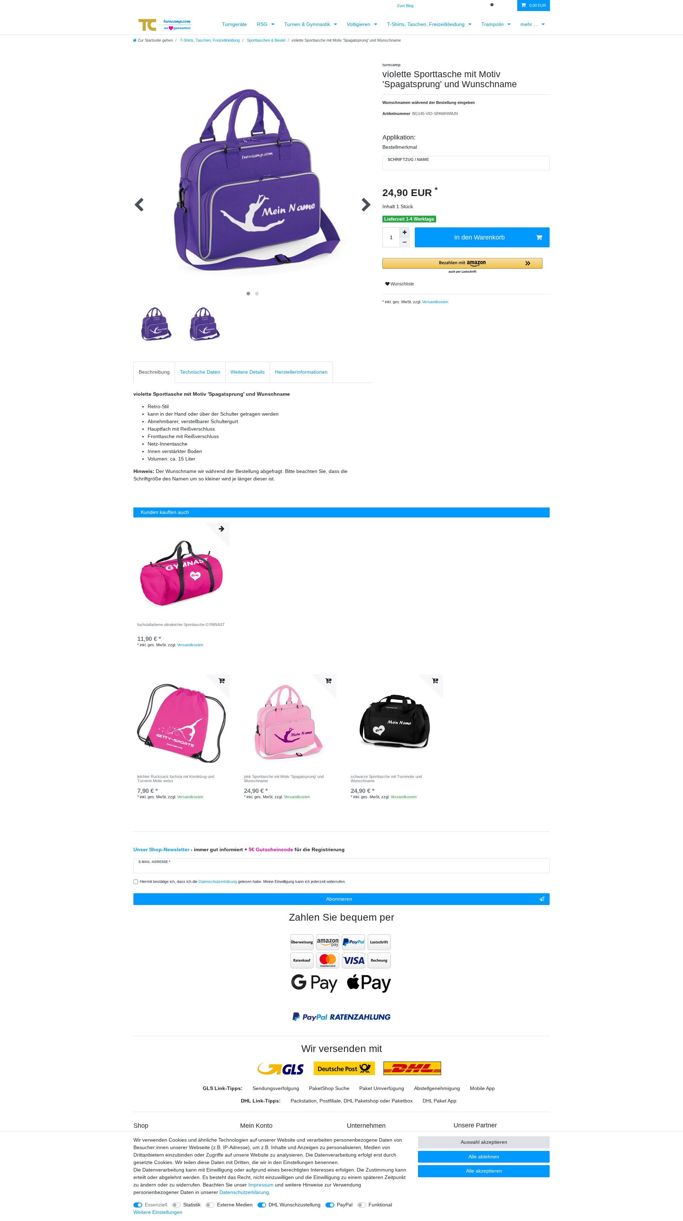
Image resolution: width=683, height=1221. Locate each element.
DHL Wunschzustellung (295, 1204)
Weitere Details (248, 372)
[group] (288, 722)
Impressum (261, 1185)
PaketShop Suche (329, 1088)
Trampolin (493, 24)
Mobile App (482, 1088)
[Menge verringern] (404, 242)
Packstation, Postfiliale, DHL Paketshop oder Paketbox (352, 1101)
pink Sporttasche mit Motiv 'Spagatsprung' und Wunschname (284, 778)
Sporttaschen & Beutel (265, 40)
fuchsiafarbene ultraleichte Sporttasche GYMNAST (181, 624)
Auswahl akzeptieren (484, 1142)
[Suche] (493, 5)
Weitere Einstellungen (157, 1212)
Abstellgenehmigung (437, 1088)
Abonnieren (339, 899)
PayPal (345, 1204)
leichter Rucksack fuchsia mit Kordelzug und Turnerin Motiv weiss (175, 778)
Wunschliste (402, 283)
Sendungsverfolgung (276, 1088)
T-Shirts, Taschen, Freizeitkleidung (426, 24)
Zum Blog (405, 6)
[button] (462, 266)
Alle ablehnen (483, 1156)
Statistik (192, 1204)
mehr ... (529, 24)
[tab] (154, 372)
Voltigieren (359, 24)
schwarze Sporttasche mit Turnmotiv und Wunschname (386, 778)
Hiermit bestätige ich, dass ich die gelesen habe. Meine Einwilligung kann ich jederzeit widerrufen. (243, 881)
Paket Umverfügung (381, 1088)
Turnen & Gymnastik (308, 24)
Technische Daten (200, 372)
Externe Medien (235, 1204)
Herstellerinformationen (301, 372)
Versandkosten (434, 302)
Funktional (380, 1204)
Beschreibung (154, 372)
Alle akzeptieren (484, 1171)
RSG (263, 24)
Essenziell (156, 1204)
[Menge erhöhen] (404, 232)
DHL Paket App (439, 1101)
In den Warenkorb (479, 237)
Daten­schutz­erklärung (244, 1192)
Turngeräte (234, 24)
